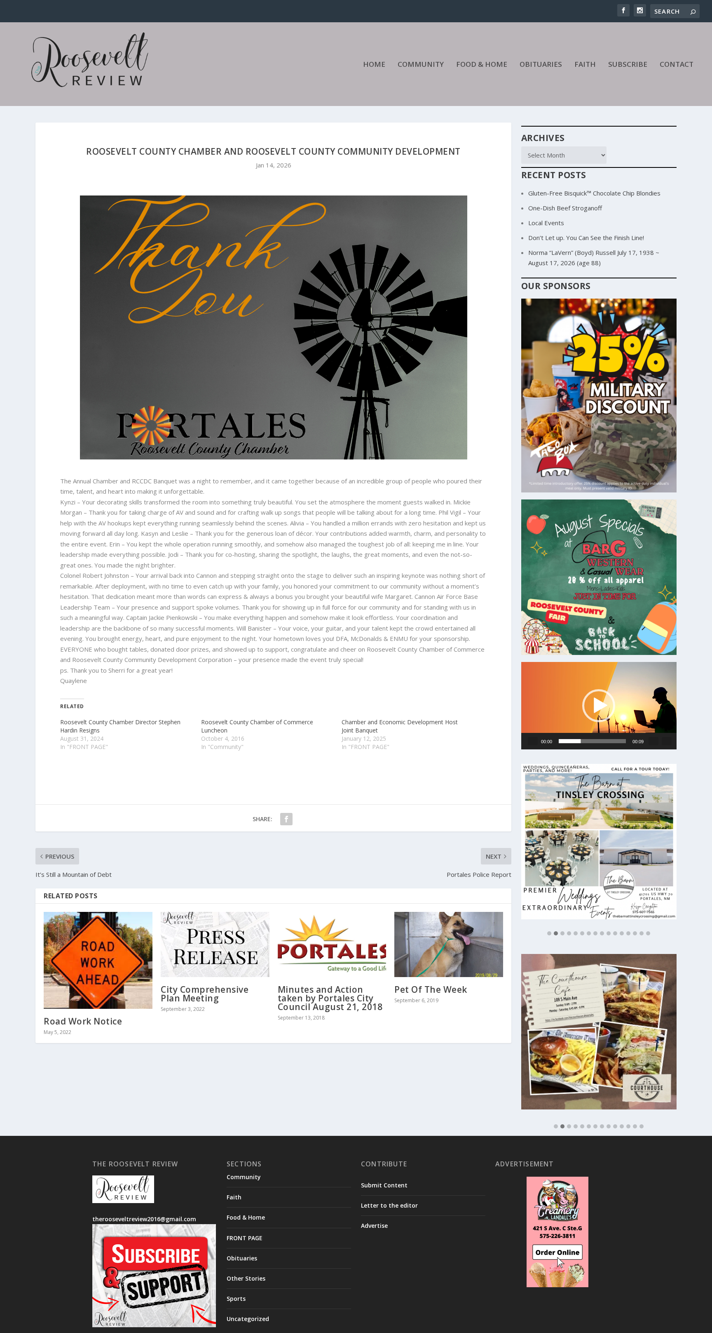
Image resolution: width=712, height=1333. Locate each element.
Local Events (546, 223)
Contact (676, 65)
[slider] (592, 741)
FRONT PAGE (244, 1176)
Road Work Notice (83, 1021)
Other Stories (246, 1217)
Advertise (374, 1164)
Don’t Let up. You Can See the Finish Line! (586, 237)
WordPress (226, 1310)
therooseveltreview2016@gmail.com (144, 1157)
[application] (599, 705)
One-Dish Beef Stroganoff (565, 208)
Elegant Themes (149, 1310)
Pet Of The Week (430, 989)
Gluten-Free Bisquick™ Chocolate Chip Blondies (594, 193)
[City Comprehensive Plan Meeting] (215, 944)
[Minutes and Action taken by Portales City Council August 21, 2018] (332, 944)
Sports (236, 1237)
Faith (585, 65)
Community (421, 65)
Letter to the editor (389, 1144)
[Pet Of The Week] (448, 944)
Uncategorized (248, 1257)
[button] (598, 705)
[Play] (533, 741)
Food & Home (481, 65)
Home (374, 65)
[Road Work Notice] (98, 960)
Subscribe (627, 65)
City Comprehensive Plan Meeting (204, 994)
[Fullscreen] (667, 741)
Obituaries (541, 65)
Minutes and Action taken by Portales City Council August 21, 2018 (330, 998)
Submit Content (384, 1124)
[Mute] (653, 741)
